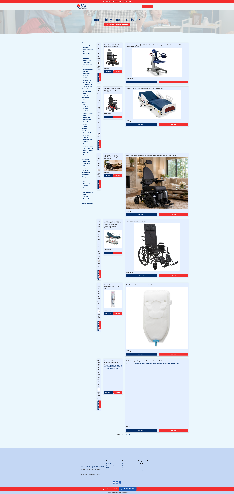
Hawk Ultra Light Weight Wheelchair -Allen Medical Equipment (146, 361)
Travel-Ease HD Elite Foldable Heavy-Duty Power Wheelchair (112, 157)
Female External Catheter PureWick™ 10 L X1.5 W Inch (112, 286)
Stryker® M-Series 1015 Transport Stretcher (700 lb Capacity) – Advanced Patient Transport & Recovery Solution (112, 224)
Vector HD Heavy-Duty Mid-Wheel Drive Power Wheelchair (112, 90)
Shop (102, 6)
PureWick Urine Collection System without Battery (99, 296)
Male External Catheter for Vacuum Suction (139, 285)
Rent (107, 6)
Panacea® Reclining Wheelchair (136, 221)
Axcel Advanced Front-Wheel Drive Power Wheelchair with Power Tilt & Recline (151, 155)
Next (130, 434)
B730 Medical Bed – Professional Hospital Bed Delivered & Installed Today (99, 239)
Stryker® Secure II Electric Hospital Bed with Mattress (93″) (145, 88)
